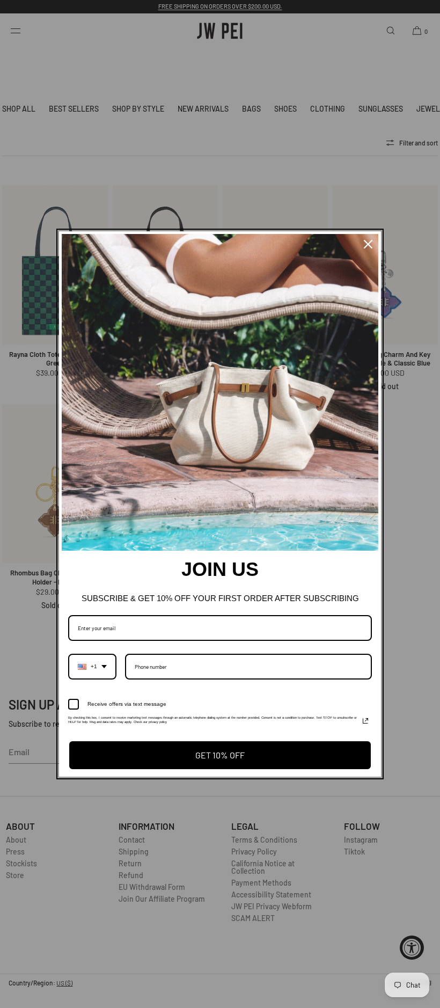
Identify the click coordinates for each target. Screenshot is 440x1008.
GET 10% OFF (220, 755)
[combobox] (92, 667)
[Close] (368, 244)
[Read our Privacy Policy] (365, 720)
